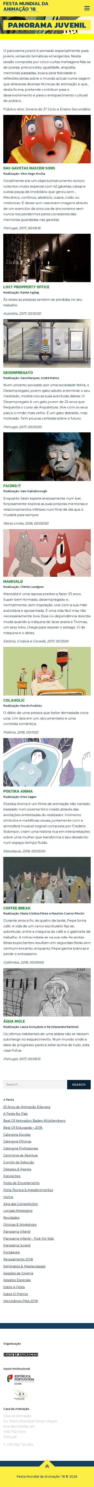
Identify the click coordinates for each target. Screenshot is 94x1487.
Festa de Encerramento (21, 1183)
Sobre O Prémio (15, 1294)
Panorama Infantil (16, 1232)
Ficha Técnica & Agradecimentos (28, 1190)
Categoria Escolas (16, 1135)
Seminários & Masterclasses (24, 1266)
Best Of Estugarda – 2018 (22, 1128)
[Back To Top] (47, 1466)
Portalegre (11, 1252)
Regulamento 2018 (18, 1259)
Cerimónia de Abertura (20, 1155)
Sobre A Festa (14, 1287)
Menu (87, 8)
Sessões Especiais (17, 1280)
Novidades (11, 1218)
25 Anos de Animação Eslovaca (26, 1107)
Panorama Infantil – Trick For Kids (28, 1239)
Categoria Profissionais (20, 1148)
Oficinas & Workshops (20, 1225)
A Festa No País (15, 1114)
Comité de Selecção (18, 1162)
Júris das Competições (20, 1204)
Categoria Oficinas (17, 1141)
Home (8, 1197)
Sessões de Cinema (18, 1273)
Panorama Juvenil (16, 1245)
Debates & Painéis (17, 1169)
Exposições (11, 1176)
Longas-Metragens (17, 1211)
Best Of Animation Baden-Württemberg (34, 1121)
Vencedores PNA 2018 (20, 1301)
